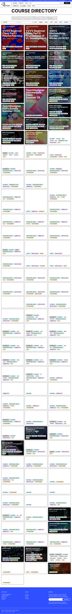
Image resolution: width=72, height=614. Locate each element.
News (33, 5)
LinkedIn (26, 597)
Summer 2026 (16, 5)
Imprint (3, 611)
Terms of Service (62, 603)
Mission (13, 611)
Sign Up (67, 3)
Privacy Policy (54, 603)
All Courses (23, 5)
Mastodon (27, 595)
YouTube (26, 594)
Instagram (27, 598)
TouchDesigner (50, 18)
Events (29, 5)
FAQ (30, 3)
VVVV (44, 18)
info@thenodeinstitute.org (6, 594)
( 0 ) (62, 3)
